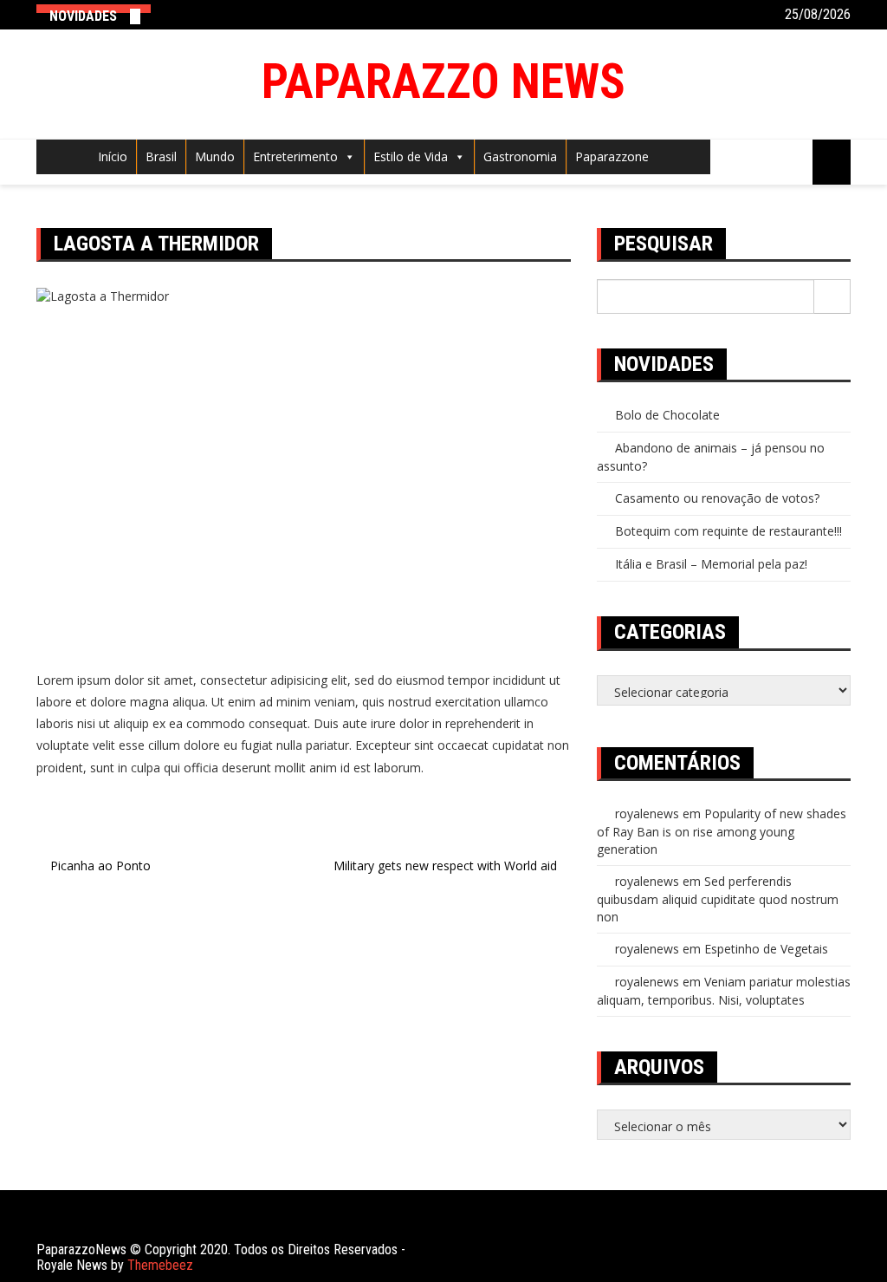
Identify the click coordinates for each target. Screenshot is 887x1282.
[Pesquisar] (832, 296)
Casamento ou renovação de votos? (717, 498)
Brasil (161, 156)
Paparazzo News (443, 81)
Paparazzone (612, 156)
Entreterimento (295, 156)
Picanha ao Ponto (100, 865)
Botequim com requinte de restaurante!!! (728, 531)
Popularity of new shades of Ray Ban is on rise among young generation (721, 831)
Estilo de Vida (410, 156)
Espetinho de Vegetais (766, 948)
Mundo (215, 156)
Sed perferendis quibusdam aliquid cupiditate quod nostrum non (717, 899)
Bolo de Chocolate (667, 415)
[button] (346, 156)
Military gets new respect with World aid (445, 865)
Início (112, 156)
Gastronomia (520, 156)
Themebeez (160, 1265)
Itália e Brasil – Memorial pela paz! (711, 564)
